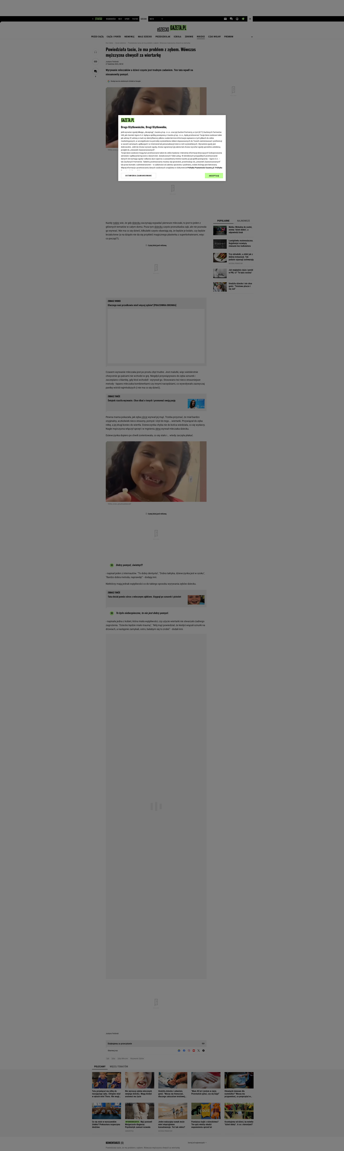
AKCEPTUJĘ (214, 176)
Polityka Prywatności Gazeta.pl (200, 168)
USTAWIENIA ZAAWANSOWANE (138, 176)
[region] (172, 148)
